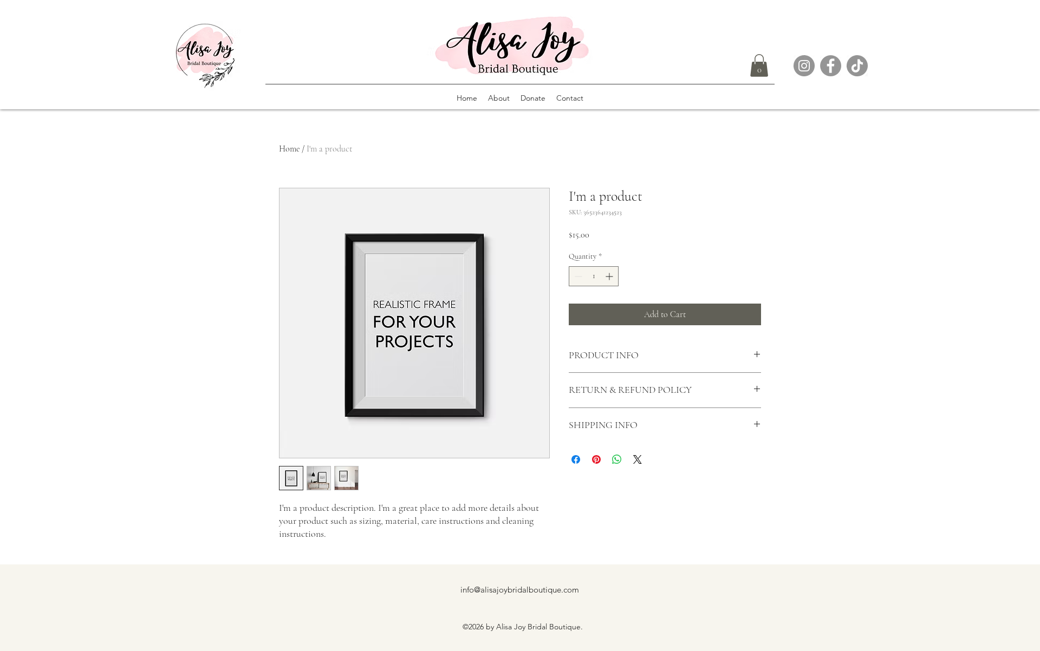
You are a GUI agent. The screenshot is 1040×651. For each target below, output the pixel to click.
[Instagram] (804, 65)
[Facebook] (830, 65)
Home (289, 148)
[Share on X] (637, 459)
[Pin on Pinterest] (596, 459)
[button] (759, 65)
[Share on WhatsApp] (616, 459)
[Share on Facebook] (575, 459)
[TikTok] (857, 65)
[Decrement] (577, 276)
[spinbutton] (593, 276)
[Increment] (610, 276)
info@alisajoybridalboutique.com (519, 589)
